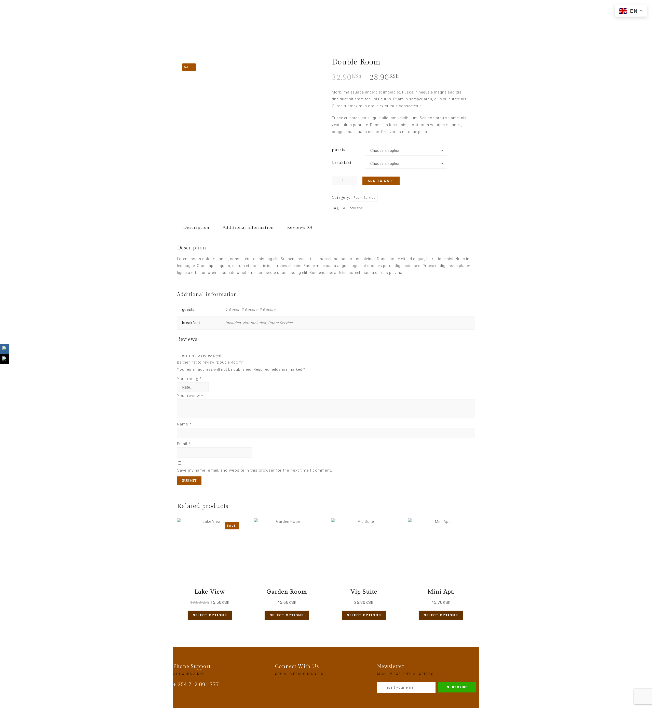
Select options (210, 615)
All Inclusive (353, 208)
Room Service (364, 197)
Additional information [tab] (248, 227)
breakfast (341, 162)
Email (184, 444)
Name (184, 424)
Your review (190, 395)
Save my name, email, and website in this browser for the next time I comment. (254, 470)
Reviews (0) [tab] (299, 227)
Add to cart (381, 181)
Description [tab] (196, 227)
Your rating (189, 379)
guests (338, 149)
